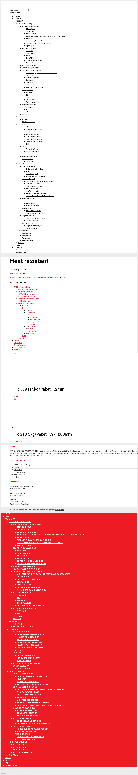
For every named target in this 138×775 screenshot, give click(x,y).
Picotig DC (29, 51)
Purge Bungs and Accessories (35, 218)
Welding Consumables (29, 104)
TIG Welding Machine (28, 122)
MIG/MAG (29, 92)
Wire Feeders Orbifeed (33, 191)
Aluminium (29, 329)
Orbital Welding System (29, 166)
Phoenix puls (30, 31)
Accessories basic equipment (35, 176)
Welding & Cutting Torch (29, 156)
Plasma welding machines (30, 68)
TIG (27, 95)
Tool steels (30, 333)
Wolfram (21, 243)
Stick (27, 144)
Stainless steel (35, 317)
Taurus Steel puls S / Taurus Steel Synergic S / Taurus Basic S (45, 36)
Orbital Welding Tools (28, 179)
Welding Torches (27, 90)
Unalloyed (29, 310)
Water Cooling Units (32, 174)
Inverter (28, 171)
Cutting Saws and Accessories (35, 213)
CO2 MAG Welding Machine (34, 129)
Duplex (32, 324)
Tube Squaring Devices (33, 211)
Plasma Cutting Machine (34, 139)
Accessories (26, 238)
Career (19, 247)
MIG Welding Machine (33, 132)
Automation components (34, 102)
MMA (27, 112)
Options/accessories (32, 77)
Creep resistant (35, 322)
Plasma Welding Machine (34, 141)
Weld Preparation (27, 208)
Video (8, 758)
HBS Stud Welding (23, 230)
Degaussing (30, 80)
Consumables (30, 99)
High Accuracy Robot (32, 151)
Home (12, 278)
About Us (10, 516)
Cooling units (30, 75)
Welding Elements (27, 240)
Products (20, 21)
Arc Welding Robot (32, 149)
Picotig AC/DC (30, 53)
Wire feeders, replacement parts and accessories (41, 73)
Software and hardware (33, 85)
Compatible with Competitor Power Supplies (40, 181)
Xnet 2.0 (24, 114)
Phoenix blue (30, 313)
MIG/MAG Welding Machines (31, 26)
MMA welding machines (29, 65)
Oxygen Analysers (32, 228)
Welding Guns (26, 235)
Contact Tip (29, 161)
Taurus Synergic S (32, 33)
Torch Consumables (32, 206)
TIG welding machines (29, 48)
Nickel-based (31, 326)
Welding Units (26, 233)
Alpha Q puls (30, 46)
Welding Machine (27, 127)
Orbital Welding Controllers (34, 169)
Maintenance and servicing (34, 87)
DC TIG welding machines (34, 60)
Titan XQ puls (30, 29)
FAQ (6, 763)
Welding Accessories (28, 198)
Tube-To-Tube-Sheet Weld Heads (36, 193)
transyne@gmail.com (21, 504)
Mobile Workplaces (32, 201)
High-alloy (53, 278)
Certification (30, 82)
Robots (24, 146)
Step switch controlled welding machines (39, 43)
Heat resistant (35, 320)
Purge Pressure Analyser (34, 226)
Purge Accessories (28, 216)
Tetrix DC (29, 55)
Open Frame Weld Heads (34, 186)
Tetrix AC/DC (30, 58)
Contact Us (21, 252)
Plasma (28, 97)
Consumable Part (27, 159)
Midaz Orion (59, 510)
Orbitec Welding (23, 164)
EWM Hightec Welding (25, 24)
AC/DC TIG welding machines (35, 63)
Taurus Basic (30, 38)
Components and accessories (31, 70)
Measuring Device (27, 223)
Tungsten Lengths (32, 203)
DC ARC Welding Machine (34, 137)
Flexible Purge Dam (32, 220)
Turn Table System (32, 188)
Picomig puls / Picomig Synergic (36, 41)
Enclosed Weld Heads (33, 184)
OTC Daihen (22, 124)
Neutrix (20, 117)
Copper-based (31, 331)
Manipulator (30, 154)
